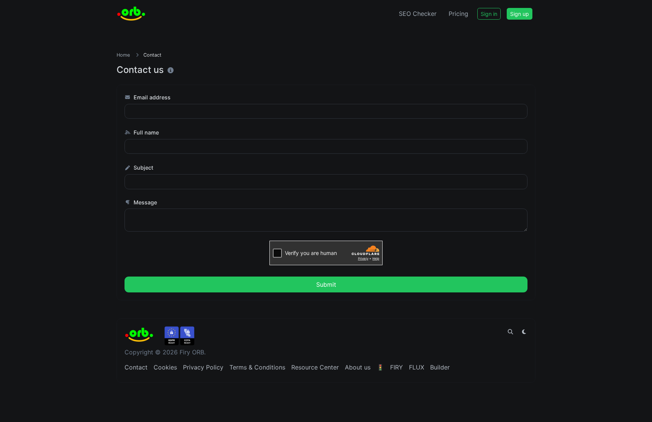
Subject (142, 167)
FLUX (416, 367)
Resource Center (315, 367)
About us (358, 367)
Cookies (165, 367)
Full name (145, 132)
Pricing (458, 13)
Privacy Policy (203, 367)
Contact (136, 367)
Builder (440, 367)
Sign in (489, 14)
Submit (326, 284)
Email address (151, 97)
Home (123, 55)
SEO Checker (418, 13)
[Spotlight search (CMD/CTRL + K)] (510, 332)
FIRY (396, 367)
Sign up (519, 14)
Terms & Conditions (257, 367)
